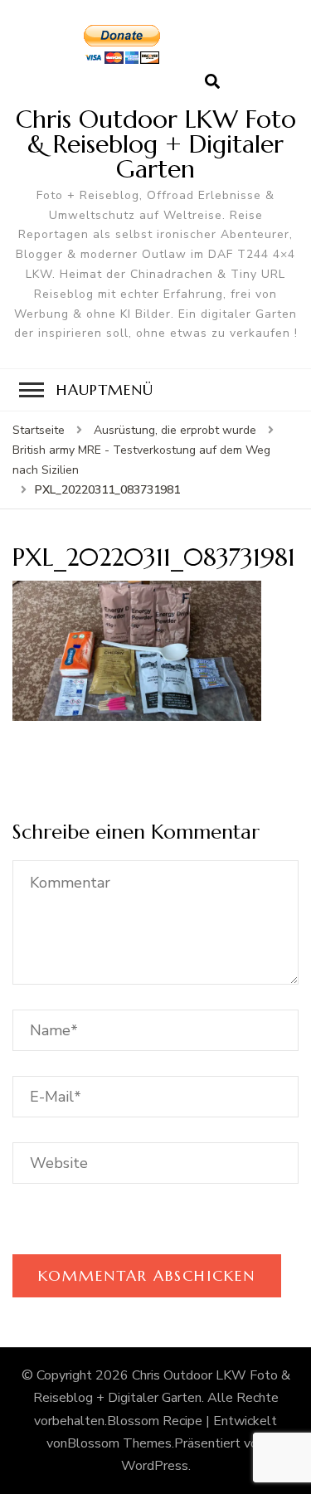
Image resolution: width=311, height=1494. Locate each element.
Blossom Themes (119, 1443)
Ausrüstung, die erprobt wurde (175, 430)
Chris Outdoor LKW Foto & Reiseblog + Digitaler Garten (156, 144)
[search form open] (212, 82)
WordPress (154, 1466)
